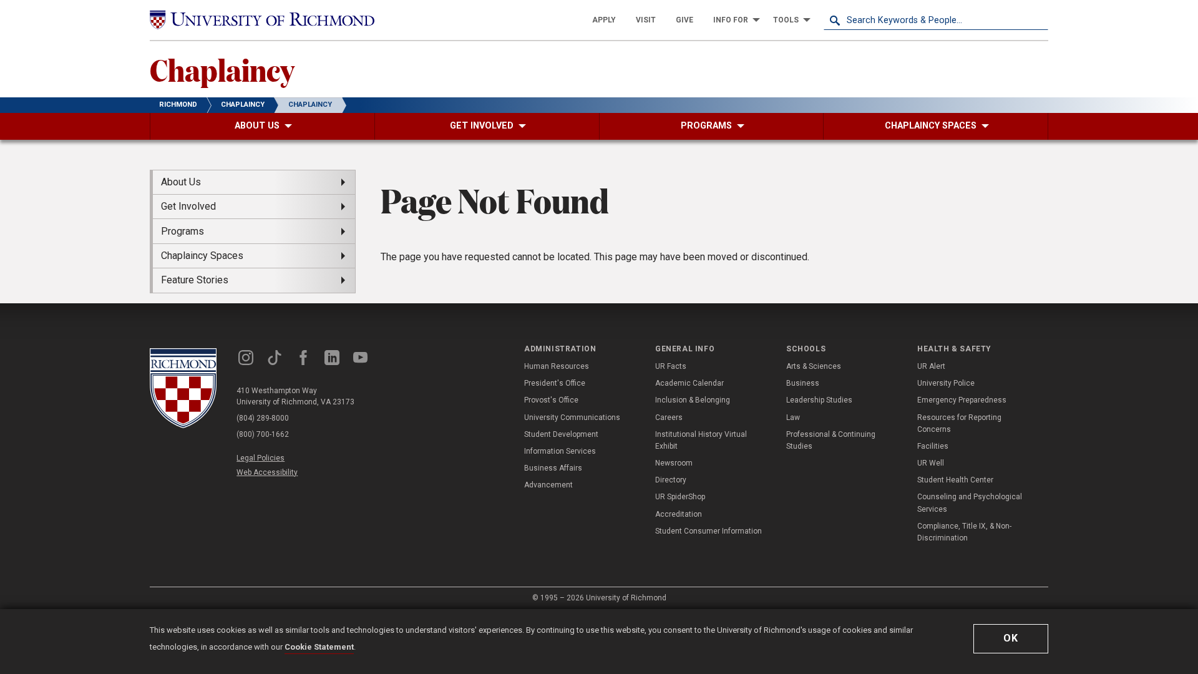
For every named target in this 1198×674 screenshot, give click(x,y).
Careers (669, 417)
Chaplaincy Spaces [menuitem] (202, 255)
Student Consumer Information (708, 531)
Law (793, 417)
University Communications (572, 417)
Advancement (548, 485)
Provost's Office (551, 400)
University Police (946, 383)
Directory (670, 480)
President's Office (554, 383)
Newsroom (674, 463)
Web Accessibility (267, 472)
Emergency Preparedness (961, 400)
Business (802, 383)
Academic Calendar (689, 383)
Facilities (932, 446)
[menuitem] (604, 20)
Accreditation (678, 514)
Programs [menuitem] (182, 231)
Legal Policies (260, 458)
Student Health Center (955, 480)
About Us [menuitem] (181, 182)
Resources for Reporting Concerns (959, 423)
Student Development (561, 434)
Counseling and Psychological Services (969, 502)
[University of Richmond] (262, 20)
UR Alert (931, 366)
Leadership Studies (819, 400)
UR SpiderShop (680, 496)
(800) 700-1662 (262, 434)
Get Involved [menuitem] (188, 206)
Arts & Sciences (813, 366)
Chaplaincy (222, 69)
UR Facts (670, 366)
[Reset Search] (1038, 19)
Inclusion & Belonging (692, 400)
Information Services (560, 451)
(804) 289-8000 (262, 418)
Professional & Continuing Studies (830, 440)
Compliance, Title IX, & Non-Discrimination (964, 532)
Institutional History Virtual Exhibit (701, 440)
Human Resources (556, 366)
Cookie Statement (319, 647)
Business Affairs (553, 468)
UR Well (930, 463)
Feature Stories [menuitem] (194, 280)
